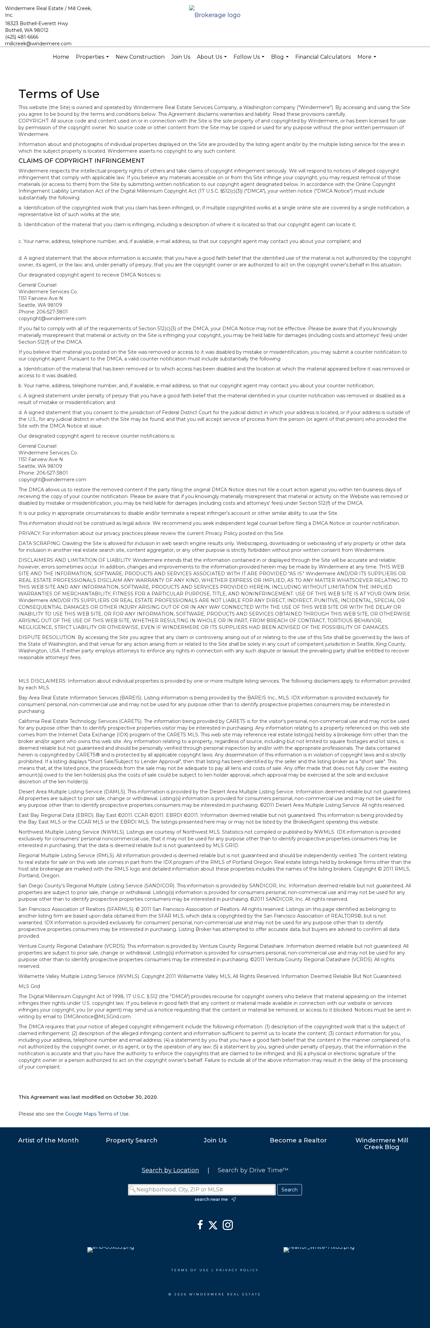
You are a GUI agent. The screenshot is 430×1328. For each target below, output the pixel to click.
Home (61, 57)
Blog (280, 60)
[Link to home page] (215, 15)
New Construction (140, 57)
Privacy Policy (237, 1270)
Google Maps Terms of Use (97, 1114)
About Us (212, 60)
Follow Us (249, 60)
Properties (93, 60)
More (367, 60)
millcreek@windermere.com (38, 44)
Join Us (180, 57)
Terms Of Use (190, 1270)
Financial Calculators (323, 57)
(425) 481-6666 (21, 37)
